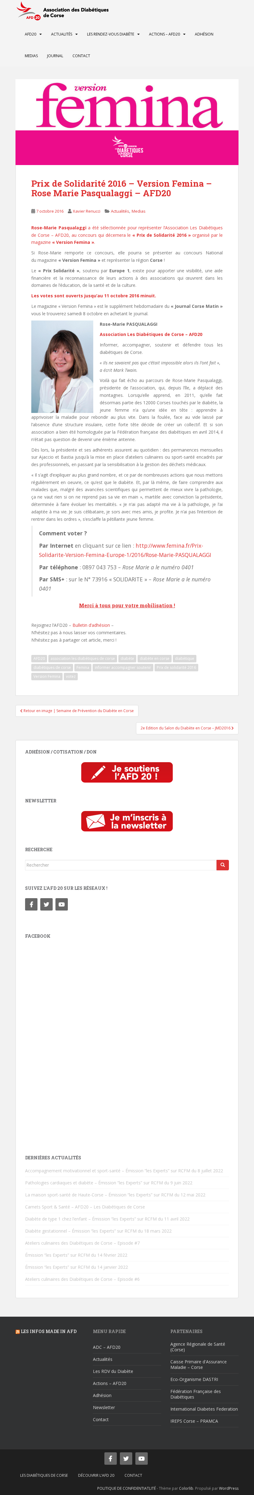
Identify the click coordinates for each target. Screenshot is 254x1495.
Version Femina (46, 676)
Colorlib (186, 1488)
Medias (31, 55)
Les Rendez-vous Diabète (110, 34)
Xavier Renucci (86, 211)
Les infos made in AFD (49, 1331)
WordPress (229, 1488)
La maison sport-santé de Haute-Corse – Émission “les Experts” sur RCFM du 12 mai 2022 (115, 1195)
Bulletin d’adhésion (91, 625)
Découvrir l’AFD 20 (96, 1475)
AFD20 (30, 34)
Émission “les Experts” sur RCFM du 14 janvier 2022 (76, 1267)
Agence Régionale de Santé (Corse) (197, 1347)
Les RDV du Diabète (113, 1371)
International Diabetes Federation (204, 1409)
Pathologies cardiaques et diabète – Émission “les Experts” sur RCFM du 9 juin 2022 (108, 1183)
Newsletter (104, 1407)
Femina (83, 667)
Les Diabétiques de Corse (44, 1475)
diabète (127, 658)
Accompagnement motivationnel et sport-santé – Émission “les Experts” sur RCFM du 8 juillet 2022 (124, 1171)
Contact (81, 55)
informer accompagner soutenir (123, 667)
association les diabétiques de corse (82, 658)
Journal (55, 55)
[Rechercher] (223, 865)
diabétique (184, 658)
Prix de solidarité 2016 (176, 667)
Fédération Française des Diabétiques (195, 1394)
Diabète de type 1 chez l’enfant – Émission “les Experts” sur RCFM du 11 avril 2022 (107, 1219)
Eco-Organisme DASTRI (194, 1379)
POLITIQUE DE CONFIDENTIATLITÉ (126, 1488)
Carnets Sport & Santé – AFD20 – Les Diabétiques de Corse (85, 1207)
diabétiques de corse (52, 667)
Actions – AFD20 (109, 1383)
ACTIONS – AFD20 (164, 34)
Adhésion (204, 34)
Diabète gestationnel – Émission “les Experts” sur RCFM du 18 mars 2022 (98, 1231)
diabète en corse (154, 658)
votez (71, 676)
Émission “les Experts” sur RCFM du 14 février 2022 (76, 1255)
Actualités (61, 34)
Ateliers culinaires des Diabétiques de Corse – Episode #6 (82, 1279)
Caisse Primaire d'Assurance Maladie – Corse (198, 1364)
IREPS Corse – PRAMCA (194, 1421)
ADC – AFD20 (106, 1347)
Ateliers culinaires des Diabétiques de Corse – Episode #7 (82, 1243)
